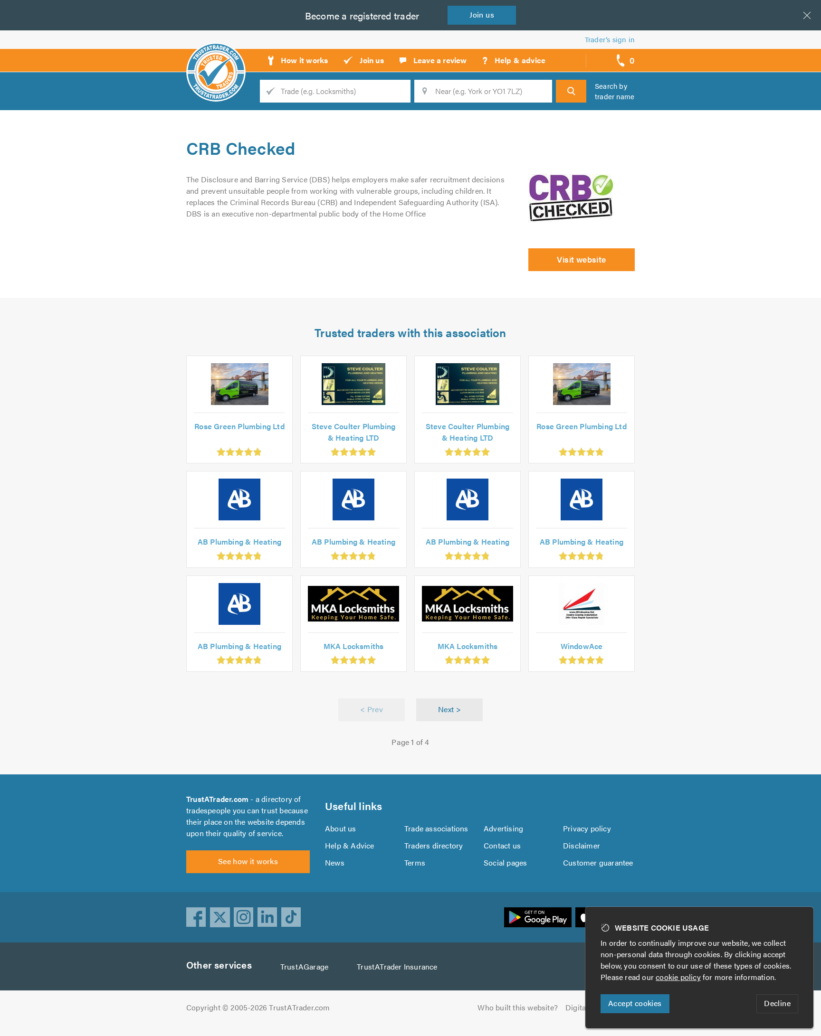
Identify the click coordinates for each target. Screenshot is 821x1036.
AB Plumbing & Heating (239, 541)
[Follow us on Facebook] (196, 917)
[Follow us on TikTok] (291, 917)
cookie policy (678, 976)
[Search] (571, 91)
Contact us (502, 845)
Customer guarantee (598, 862)
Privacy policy (587, 828)
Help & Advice (349, 845)
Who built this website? (517, 1007)
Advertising (503, 828)
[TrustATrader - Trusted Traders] (216, 57)
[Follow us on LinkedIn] (267, 917)
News (334, 862)
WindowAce (582, 645)
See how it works (248, 861)
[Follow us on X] (220, 917)
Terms (414, 862)
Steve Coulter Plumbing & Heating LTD (353, 432)
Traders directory (433, 845)
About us (340, 828)
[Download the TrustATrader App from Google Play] (538, 917)
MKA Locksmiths (354, 645)
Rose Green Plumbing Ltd (239, 426)
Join (481, 14)
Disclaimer (581, 845)
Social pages (505, 862)
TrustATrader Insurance (397, 966)
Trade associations (436, 828)
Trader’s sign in (610, 39)
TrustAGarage (304, 966)
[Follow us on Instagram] (244, 917)
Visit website (581, 259)
